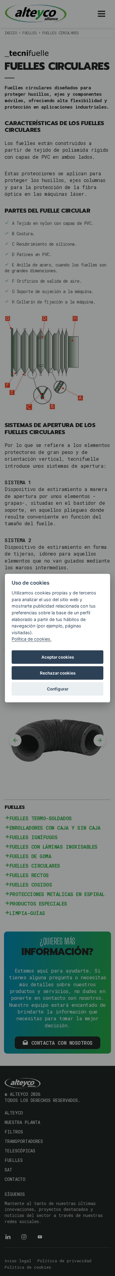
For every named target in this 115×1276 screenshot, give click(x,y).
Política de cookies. (32, 639)
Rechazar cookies (57, 672)
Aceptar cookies (57, 656)
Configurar (57, 688)
